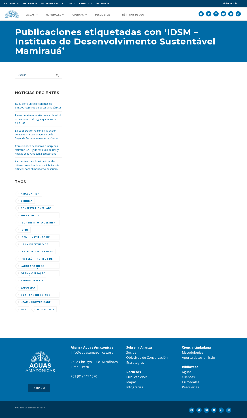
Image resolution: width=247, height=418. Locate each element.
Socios (131, 352)
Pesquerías (190, 387)
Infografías (134, 387)
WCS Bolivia (45, 309)
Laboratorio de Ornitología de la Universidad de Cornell (38, 266)
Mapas (131, 382)
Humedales (190, 382)
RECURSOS (28, 3)
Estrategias (135, 362)
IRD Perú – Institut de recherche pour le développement (37, 259)
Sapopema (28, 287)
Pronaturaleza (32, 280)
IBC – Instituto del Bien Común (38, 223)
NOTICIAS (67, 3)
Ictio (24, 229)
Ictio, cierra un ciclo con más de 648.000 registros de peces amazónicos (38, 105)
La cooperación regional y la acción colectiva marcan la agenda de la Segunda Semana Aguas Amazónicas (36, 134)
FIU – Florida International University (31, 216)
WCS (24, 309)
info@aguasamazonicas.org (92, 352)
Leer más (82, 164)
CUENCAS (78, 14)
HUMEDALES (53, 14)
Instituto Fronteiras (37, 251)
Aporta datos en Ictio (198, 357)
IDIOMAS (101, 3)
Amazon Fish (30, 193)
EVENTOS (84, 3)
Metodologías (192, 352)
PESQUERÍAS (102, 14)
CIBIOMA (26, 200)
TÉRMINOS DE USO (133, 14)
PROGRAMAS (48, 3)
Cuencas (188, 377)
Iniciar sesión (229, 3)
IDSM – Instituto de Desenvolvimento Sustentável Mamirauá (38, 237)
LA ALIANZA (9, 3)
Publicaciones (137, 377)
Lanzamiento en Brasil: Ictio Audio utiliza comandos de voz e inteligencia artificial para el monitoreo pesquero (37, 165)
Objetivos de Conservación (147, 357)
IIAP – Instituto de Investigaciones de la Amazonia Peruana (37, 245)
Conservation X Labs (36, 208)
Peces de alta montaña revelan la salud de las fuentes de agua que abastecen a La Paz (38, 119)
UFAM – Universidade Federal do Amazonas (37, 302)
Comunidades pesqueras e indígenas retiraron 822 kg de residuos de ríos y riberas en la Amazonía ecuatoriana (37, 149)
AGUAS (30, 14)
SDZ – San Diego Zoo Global (36, 295)
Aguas (186, 372)
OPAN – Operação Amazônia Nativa (33, 274)
